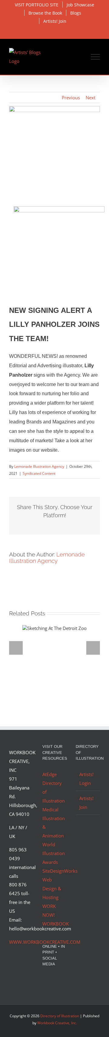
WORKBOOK (55, 924)
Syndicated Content (39, 473)
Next (90, 97)
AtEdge (49, 774)
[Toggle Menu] (95, 57)
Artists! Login (86, 778)
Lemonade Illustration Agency (39, 466)
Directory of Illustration (59, 1015)
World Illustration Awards (53, 853)
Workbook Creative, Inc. (57, 1022)
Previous (71, 97)
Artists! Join (86, 802)
